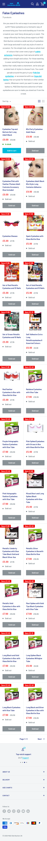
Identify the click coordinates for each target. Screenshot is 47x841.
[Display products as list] (43, 101)
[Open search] (32, 4)
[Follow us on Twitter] (9, 811)
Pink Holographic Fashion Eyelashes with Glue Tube (10, 496)
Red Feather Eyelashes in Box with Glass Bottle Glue (11, 392)
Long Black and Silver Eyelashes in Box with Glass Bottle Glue (35, 710)
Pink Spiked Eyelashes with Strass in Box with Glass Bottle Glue (35, 444)
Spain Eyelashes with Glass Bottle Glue (34, 237)
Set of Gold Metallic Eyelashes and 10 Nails (35, 286)
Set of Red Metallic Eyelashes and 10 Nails (12, 286)
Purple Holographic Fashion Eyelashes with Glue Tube (10, 444)
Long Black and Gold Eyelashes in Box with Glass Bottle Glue (11, 658)
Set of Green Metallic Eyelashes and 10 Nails (12, 335)
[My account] (37, 4)
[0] (42, 4)
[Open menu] (4, 4)
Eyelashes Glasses (10, 236)
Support (25, 758)
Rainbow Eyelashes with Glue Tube (34, 390)
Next (40, 739)
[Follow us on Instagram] (14, 811)
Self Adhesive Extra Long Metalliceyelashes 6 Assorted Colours (34, 338)
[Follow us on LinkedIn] (28, 811)
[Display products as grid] (39, 101)
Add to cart (11, 150)
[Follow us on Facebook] (4, 811)
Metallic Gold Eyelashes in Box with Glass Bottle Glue (11, 606)
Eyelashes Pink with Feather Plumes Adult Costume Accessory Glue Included (11, 185)
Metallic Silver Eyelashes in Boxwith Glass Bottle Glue (34, 551)
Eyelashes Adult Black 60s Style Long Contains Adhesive (35, 184)
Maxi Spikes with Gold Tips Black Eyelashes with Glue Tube (35, 606)
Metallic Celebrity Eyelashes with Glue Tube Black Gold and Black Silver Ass (11, 552)
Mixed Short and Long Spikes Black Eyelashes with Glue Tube (35, 497)
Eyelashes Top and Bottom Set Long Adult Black (10, 132)
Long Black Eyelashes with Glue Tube (11, 708)
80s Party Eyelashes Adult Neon (34, 130)
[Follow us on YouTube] (23, 811)
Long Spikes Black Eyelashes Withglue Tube (34, 658)
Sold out (35, 150)
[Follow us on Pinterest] (18, 811)
